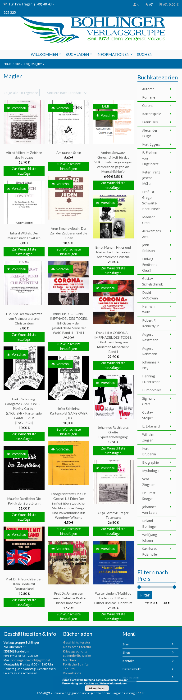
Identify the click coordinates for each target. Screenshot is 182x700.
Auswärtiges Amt (151, 234)
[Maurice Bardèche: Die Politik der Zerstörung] (24, 467)
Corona (148, 105)
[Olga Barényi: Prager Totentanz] (113, 482)
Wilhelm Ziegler (148, 437)
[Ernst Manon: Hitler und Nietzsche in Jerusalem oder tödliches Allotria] (113, 216)
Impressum (131, 677)
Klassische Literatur (77, 647)
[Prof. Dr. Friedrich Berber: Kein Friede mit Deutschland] (24, 548)
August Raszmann (150, 337)
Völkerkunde (72, 673)
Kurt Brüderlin (149, 451)
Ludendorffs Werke (77, 655)
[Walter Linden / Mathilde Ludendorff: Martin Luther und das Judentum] (113, 562)
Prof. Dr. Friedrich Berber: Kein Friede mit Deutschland (24, 584)
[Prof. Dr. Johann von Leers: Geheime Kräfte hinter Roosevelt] (68, 562)
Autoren (148, 89)
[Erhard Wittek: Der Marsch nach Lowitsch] (24, 202)
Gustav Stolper (147, 415)
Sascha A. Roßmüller (150, 551)
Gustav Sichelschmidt (151, 281)
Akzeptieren (97, 688)
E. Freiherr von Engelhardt (150, 158)
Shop (126, 652)
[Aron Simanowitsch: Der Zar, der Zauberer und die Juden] (68, 197)
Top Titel (69, 669)
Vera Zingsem (148, 482)
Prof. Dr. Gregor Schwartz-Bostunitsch (151, 200)
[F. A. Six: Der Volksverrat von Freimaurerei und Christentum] (24, 283)
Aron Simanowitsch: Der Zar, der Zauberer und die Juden (68, 233)
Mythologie (150, 470)
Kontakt (128, 661)
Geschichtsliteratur (76, 642)
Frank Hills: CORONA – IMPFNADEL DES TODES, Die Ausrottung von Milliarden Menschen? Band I (113, 342)
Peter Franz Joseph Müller (151, 178)
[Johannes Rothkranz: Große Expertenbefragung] (113, 396)
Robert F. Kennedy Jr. (150, 323)
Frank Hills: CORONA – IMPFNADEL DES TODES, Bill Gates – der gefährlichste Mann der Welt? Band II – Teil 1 (69, 323)
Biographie (150, 462)
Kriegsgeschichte (75, 651)
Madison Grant (148, 220)
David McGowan (150, 295)
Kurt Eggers (151, 144)
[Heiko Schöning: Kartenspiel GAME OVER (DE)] (68, 377)
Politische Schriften (77, 664)
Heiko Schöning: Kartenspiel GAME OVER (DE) (68, 413)
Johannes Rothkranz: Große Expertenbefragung (113, 432)
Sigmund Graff (148, 401)
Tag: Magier (33, 63)
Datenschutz (132, 669)
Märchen (69, 660)
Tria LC (140, 693)
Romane (148, 97)
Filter (145, 595)
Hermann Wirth (149, 309)
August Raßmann (149, 351)
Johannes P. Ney (151, 365)
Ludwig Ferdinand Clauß (149, 264)
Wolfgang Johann (149, 537)
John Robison (148, 248)
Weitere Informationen (113, 683)
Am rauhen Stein (68, 153)
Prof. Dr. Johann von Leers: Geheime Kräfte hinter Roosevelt (69, 598)
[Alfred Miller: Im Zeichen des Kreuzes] (24, 121)
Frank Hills (150, 122)
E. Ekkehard (151, 426)
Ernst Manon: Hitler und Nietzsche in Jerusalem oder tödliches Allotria (113, 252)
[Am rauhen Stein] (68, 121)
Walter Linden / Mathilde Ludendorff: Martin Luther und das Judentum (113, 598)
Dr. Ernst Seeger (148, 496)
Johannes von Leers (149, 510)
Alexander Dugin (149, 133)
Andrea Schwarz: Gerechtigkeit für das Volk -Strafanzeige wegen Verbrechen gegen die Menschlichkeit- (113, 162)
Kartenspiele (151, 114)
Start (126, 644)
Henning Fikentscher (151, 379)
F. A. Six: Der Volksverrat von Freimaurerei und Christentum (24, 318)
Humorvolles (151, 390)
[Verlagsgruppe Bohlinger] (91, 28)
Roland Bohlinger (149, 524)
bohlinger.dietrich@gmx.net (30, 660)
